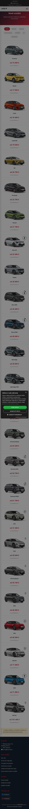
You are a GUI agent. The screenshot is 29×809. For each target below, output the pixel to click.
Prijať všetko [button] (15, 407)
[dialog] (14, 404)
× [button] (25, 392)
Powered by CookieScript (21, 417)
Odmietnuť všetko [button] (15, 411)
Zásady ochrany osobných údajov (10, 404)
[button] (14, 415)
